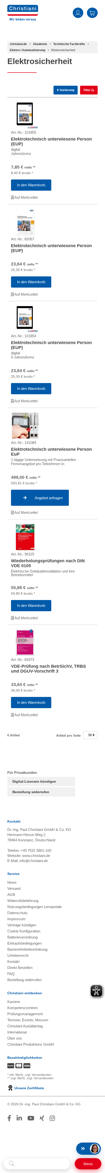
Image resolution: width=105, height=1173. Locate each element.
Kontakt (13, 961)
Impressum (16, 919)
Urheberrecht (17, 955)
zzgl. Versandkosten (38, 1075)
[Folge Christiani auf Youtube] (30, 1118)
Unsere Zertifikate (28, 1088)
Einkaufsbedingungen (24, 943)
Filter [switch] (87, 90)
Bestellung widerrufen (30, 792)
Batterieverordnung (22, 937)
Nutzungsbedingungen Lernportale (34, 907)
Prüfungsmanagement (25, 1014)
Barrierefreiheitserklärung (27, 949)
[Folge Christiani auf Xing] (42, 1118)
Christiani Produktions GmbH (30, 1044)
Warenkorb (92, 12)
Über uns (14, 1038)
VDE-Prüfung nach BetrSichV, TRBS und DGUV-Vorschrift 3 (48, 669)
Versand (14, 888)
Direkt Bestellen (19, 968)
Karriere (13, 1002)
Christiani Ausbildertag (25, 1026)
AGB (11, 894)
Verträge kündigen (21, 925)
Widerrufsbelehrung (22, 901)
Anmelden (78, 12)
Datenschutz (17, 913)
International (17, 1032)
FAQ (11, 974)
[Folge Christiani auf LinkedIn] (19, 1118)
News (12, 882)
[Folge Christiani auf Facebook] (9, 1118)
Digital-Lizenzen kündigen (34, 781)
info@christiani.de (34, 861)
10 (90, 735)
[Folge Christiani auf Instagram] (52, 1118)
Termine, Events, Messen (27, 1020)
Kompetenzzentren (22, 1008)
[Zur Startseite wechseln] (22, 8)
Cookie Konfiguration (23, 931)
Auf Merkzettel (26, 197)
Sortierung (66, 90)
